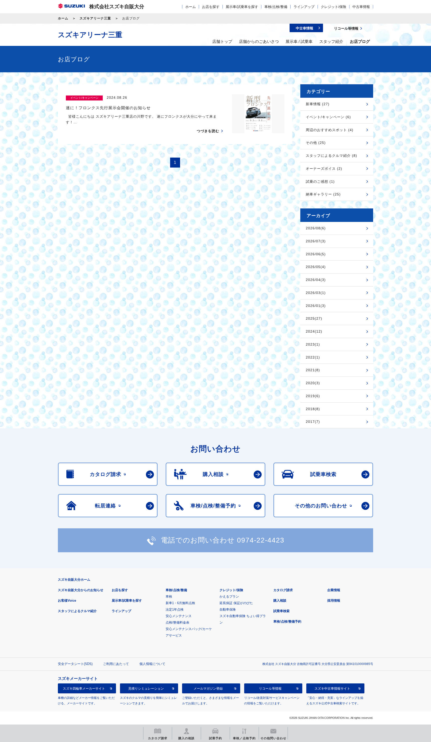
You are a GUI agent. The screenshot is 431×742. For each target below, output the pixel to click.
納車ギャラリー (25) (323, 194)
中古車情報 (361, 6)
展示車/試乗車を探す (242, 6)
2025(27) (314, 318)
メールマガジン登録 (208, 688)
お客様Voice (67, 600)
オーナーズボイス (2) (324, 169)
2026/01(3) (316, 306)
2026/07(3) (316, 241)
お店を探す (210, 6)
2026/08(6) (316, 228)
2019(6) (313, 396)
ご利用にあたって (116, 664)
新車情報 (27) (317, 104)
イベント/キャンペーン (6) (328, 117)
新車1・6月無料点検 (180, 603)
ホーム (190, 6)
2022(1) (313, 357)
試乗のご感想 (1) (320, 182)
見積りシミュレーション (146, 688)
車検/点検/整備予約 (287, 621)
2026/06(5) (316, 254)
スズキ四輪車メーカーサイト (84, 688)
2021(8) (313, 370)
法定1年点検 (175, 609)
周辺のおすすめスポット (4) (329, 130)
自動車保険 (227, 609)
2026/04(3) (316, 280)
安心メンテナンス (179, 616)
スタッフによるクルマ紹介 (77, 611)
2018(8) (313, 409)
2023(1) (313, 344)
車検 (169, 596)
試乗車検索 (281, 611)
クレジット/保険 (333, 6)
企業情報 (333, 590)
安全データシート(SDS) (75, 664)
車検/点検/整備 (275, 6)
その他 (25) (316, 143)
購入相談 (279, 600)
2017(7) (313, 422)
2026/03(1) (316, 293)
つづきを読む (208, 131)
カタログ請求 (283, 590)
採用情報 (333, 600)
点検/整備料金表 (177, 622)
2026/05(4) (316, 267)
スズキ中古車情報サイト (332, 688)
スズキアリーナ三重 (95, 18)
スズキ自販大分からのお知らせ (80, 590)
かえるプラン (229, 596)
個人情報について (152, 664)
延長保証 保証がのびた (236, 603)
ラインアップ (304, 6)
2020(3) (313, 383)
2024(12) (314, 331)
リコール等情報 (270, 688)
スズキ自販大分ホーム (74, 579)
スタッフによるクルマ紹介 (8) (331, 156)
